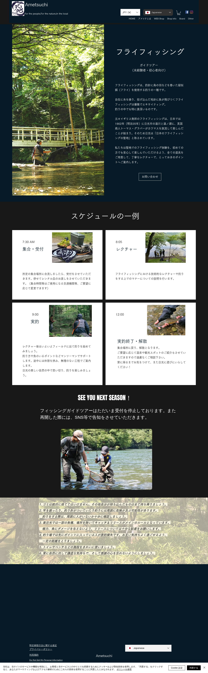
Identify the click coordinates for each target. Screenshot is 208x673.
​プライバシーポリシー (40, 649)
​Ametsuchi (36, 4)
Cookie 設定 (177, 667)
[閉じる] (204, 668)
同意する (194, 667)
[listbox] (130, 12)
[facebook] (187, 12)
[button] (130, 12)
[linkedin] (191, 12)
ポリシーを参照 (124, 669)
